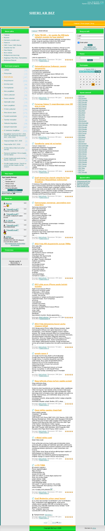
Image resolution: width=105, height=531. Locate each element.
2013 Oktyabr (83, 125)
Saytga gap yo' (10, 181)
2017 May (81, 168)
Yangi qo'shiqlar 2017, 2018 (13, 141)
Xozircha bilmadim (11, 188)
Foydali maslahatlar (10, 116)
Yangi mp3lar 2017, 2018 (12, 144)
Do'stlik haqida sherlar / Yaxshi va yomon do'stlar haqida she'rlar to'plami (15, 165)
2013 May (81, 115)
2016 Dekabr (82, 162)
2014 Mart (81, 135)
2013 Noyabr (82, 127)
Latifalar (6, 70)
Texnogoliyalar (9, 87)
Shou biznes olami (10, 112)
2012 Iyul (81, 96)
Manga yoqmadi (10, 186)
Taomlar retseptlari (10, 119)
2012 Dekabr (82, 104)
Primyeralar (8, 73)
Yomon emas (9, 183)
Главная (76, 23)
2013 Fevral (82, 108)
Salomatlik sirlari (9, 102)
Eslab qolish (84, 42)
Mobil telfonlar (8, 77)
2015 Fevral (82, 156)
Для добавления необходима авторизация (15, 244)
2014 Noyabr (82, 149)
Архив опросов (16, 192)
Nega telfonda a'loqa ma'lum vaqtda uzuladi (53, 381)
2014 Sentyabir (83, 145)
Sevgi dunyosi (8, 80)
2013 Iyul (81, 119)
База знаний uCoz (83, 186)
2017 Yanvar (82, 164)
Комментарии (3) (44, 99)
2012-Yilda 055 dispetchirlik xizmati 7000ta (53, 244)
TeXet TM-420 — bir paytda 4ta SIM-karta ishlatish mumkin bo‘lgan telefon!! (52, 36)
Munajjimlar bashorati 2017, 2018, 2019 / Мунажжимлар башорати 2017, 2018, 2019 (15, 135)
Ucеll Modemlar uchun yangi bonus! (50, 498)
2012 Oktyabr (83, 100)
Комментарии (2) (44, 61)
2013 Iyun (81, 117)
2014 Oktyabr (83, 147)
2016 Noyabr (82, 160)
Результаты (6, 192)
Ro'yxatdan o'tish (90, 47)
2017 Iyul (81, 170)
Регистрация (85, 23)
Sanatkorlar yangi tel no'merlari (48, 144)
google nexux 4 (41, 353)
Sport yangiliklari (9, 105)
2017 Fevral (82, 166)
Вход (92, 23)
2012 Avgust (82, 98)
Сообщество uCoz (83, 183)
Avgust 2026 (90, 69)
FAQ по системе (82, 184)
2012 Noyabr (82, 102)
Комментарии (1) (44, 460)
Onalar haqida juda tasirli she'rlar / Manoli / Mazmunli (15, 159)
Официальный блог (84, 181)
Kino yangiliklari (9, 91)
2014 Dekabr (82, 152)
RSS (102, 3)
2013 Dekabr (82, 129)
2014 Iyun (81, 139)
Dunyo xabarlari (9, 98)
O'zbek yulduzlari (9, 109)
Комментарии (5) (44, 172)
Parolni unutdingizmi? (90, 49)
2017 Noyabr (82, 172)
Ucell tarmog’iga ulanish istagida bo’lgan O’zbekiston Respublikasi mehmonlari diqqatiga (52, 180)
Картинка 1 (48, 515)
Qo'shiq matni (8, 84)
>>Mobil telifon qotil (43, 438)
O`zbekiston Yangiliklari (11, 130)
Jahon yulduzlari (9, 95)
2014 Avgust (82, 143)
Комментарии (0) (44, 197)
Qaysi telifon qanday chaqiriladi (48, 410)
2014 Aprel (81, 137)
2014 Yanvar (82, 131)
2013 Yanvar (82, 106)
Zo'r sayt (8, 179)
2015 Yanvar (82, 154)
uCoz (94, 528)
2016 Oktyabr (83, 158)
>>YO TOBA (40, 465)
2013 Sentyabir (83, 123)
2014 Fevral (82, 133)
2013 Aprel (81, 113)
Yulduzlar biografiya (10, 123)
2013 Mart (81, 110)
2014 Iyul (81, 141)
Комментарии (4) (44, 138)
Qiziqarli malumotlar (10, 127)
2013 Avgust (82, 121)
